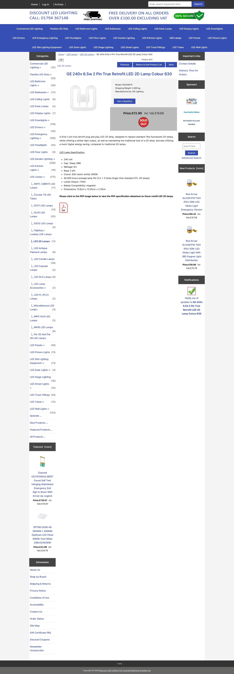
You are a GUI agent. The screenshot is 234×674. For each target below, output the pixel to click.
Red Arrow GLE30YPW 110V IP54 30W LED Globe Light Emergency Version (191, 202)
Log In (45, 4)
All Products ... (38, 436)
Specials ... (36, 415)
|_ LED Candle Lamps (43, 260)
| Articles (58, 4)
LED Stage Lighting (103, 47)
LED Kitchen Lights (152, 38)
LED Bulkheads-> (43, 92)
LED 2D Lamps (87, 54)
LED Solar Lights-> (43, 369)
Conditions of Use (39, 597)
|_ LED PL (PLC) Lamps (43, 296)
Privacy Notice (38, 590)
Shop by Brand (38, 576)
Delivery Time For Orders (188, 72)
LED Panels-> (43, 345)
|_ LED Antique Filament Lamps (43, 250)
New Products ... (39, 422)
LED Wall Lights (199, 47)
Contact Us (36, 611)
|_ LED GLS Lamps (43, 276)
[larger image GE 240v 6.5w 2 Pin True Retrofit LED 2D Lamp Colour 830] (83, 118)
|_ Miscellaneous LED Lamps (43, 307)
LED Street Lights (130, 47)
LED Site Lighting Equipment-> (43, 361)
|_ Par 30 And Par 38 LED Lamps (40, 336)
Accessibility (36, 604)
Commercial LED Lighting (30, 28)
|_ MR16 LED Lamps (43, 328)
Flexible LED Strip (59, 28)
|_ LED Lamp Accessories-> (43, 285)
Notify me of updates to (191, 306)
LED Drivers (19, 38)
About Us (35, 569)
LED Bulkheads (113, 28)
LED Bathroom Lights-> (43, 83)
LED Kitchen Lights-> (43, 168)
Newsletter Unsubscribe (37, 648)
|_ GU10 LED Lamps (43, 214)
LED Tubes (178, 47)
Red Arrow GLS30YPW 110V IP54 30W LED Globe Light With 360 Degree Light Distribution (191, 250)
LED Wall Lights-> (43, 409)
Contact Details (187, 63)
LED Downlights (214, 28)
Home (34, 4)
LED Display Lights (189, 28)
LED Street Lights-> (43, 385)
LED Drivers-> (43, 128)
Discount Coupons (40, 639)
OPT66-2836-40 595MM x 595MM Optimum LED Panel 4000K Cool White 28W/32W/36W (42, 535)
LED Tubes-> (43, 401)
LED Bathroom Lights (86, 28)
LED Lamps (72, 54)
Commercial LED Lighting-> (43, 65)
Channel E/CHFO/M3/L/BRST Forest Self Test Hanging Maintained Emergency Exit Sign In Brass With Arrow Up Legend (42, 484)
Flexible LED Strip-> (43, 75)
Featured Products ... (41, 429)
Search (191, 136)
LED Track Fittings (155, 47)
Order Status (37, 618)
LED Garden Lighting (124, 38)
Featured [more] (42, 446)
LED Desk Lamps (163, 28)
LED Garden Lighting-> (43, 159)
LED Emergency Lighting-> (43, 136)
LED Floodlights (73, 38)
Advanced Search (191, 157)
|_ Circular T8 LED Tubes (40, 196)
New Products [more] (192, 168)
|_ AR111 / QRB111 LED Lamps (43, 185)
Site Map (35, 625)
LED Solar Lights (77, 47)
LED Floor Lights (97, 38)
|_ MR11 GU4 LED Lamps (43, 318)
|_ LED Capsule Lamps (43, 268)
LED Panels (194, 38)
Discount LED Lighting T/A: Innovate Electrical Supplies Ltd (124, 670)
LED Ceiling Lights (137, 28)
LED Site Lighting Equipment (47, 47)
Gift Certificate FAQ (40, 632)
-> (43, 176)
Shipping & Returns (40, 583)
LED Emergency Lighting (45, 38)
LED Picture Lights (217, 38)
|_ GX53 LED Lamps (43, 224)
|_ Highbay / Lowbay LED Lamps (41, 232)
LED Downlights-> (43, 121)
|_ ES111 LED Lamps (43, 206)
